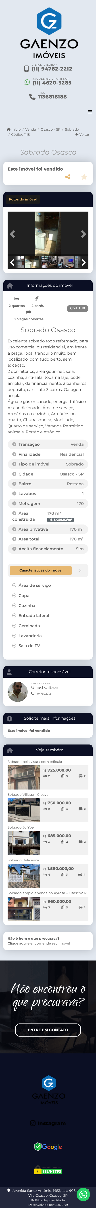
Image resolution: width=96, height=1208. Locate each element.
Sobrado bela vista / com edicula (35, 762)
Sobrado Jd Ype (21, 827)
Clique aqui (17, 943)
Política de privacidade (48, 1200)
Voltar (83, 134)
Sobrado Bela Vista (23, 860)
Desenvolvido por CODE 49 (48, 1204)
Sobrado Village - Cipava (28, 794)
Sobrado (72, 129)
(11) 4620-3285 (52, 83)
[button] (14, 234)
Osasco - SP (50, 129)
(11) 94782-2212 (52, 69)
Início (15, 129)
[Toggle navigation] (90, 112)
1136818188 (52, 97)
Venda (30, 129)
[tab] (23, 199)
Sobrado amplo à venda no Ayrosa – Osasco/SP (47, 893)
